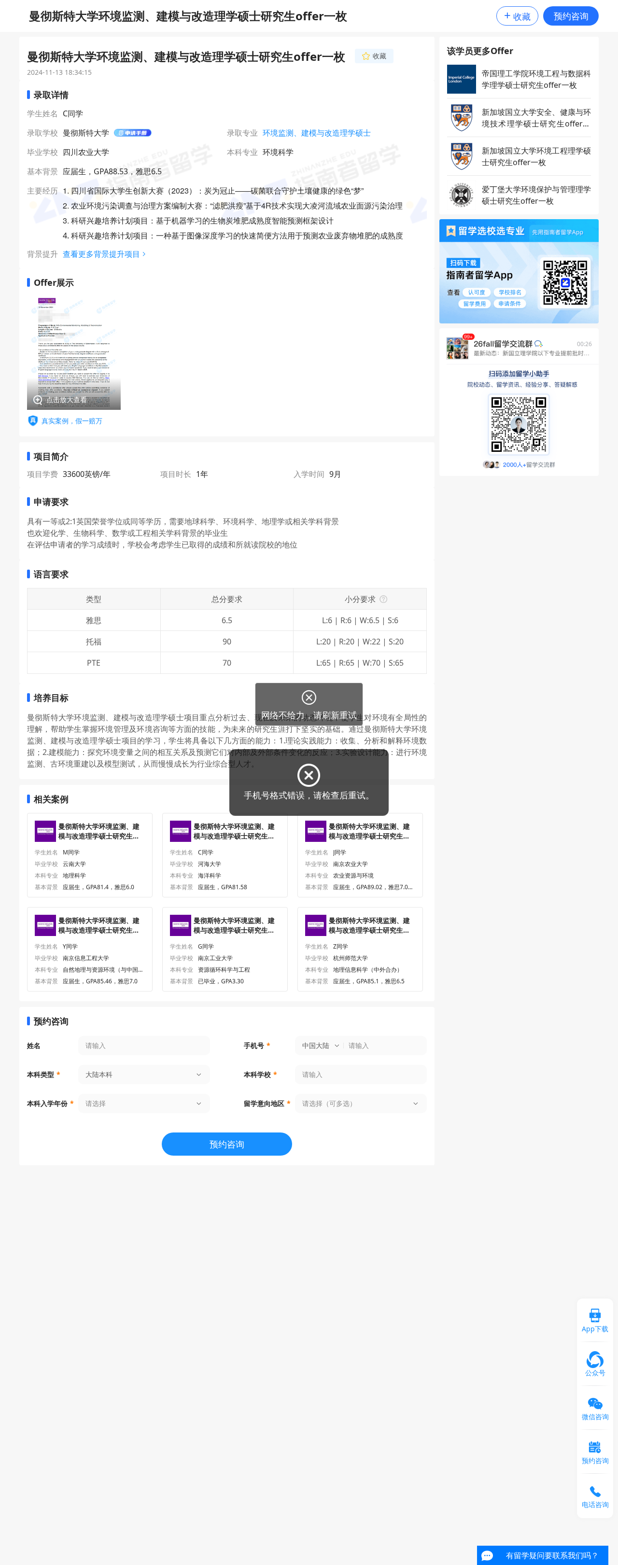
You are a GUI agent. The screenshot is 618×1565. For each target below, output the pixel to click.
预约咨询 (571, 16)
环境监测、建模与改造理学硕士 (317, 133)
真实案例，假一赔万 (72, 420)
